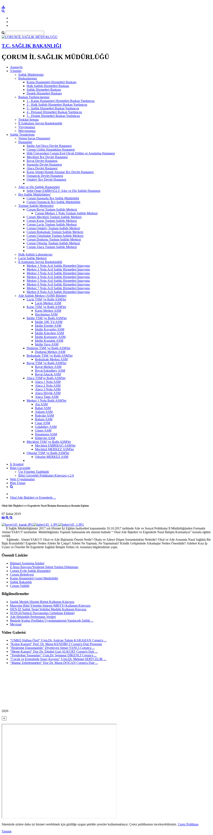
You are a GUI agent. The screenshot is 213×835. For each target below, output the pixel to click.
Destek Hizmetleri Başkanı (44, 93)
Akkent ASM (44, 412)
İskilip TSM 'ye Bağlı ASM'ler (47, 318)
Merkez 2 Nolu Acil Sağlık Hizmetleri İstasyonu (58, 269)
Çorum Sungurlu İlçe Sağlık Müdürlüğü (53, 198)
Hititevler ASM (45, 438)
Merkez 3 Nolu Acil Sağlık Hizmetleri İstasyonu (58, 273)
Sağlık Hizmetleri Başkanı (44, 89)
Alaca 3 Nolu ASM (48, 389)
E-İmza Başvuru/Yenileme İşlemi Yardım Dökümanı (44, 567)
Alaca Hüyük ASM (48, 393)
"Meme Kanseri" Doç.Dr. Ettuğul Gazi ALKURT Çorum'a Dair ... (54, 651)
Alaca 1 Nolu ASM (48, 382)
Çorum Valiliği (19, 586)
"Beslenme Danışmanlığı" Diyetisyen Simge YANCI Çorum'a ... (52, 648)
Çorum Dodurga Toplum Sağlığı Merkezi (54, 239)
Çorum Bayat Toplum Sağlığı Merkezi (52, 209)
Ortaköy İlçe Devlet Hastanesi (46, 179)
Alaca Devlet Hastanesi (42, 168)
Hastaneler (25, 142)
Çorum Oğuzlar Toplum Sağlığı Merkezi (53, 243)
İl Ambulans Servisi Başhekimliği (40, 123)
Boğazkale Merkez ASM (51, 359)
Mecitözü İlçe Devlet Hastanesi (47, 157)
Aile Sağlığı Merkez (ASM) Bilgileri (42, 295)
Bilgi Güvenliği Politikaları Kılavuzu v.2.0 (46, 475)
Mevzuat (15, 624)
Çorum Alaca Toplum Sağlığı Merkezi (52, 247)
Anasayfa (16, 67)
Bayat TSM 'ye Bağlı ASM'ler (46, 363)
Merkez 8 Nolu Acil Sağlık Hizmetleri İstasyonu (58, 292)
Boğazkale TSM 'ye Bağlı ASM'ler (50, 355)
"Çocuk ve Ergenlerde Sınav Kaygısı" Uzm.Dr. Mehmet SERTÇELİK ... (58, 659)
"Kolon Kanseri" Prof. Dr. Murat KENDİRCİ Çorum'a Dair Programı (56, 644)
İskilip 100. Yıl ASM (48, 322)
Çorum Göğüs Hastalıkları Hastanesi (51, 149)
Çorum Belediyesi (22, 574)
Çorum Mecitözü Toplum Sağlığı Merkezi (54, 217)
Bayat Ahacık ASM (48, 374)
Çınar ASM (42, 423)
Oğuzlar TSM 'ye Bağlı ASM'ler (48, 453)
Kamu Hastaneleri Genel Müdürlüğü (34, 578)
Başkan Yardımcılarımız (34, 97)
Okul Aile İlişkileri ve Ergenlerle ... (33, 497)
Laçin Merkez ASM (48, 303)
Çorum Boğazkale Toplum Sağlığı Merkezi (55, 232)
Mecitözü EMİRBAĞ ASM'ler (55, 445)
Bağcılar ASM (44, 415)
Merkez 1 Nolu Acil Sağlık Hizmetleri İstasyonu (58, 265)
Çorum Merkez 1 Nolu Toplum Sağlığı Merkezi (66, 213)
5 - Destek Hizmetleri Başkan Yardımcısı (53, 116)
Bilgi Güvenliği (20, 468)
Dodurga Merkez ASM (50, 352)
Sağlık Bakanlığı (21, 582)
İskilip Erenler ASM (48, 325)
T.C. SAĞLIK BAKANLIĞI (31, 45)
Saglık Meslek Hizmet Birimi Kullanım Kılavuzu (42, 602)
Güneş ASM (43, 430)
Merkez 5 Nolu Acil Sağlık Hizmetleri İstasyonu (58, 280)
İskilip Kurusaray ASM (50, 337)
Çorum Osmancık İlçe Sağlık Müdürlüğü (53, 202)
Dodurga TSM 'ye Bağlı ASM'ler (48, 348)
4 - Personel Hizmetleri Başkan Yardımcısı (54, 112)
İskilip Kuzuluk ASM (49, 340)
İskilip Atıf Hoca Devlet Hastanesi (49, 146)
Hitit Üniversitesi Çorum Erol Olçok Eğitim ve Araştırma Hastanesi (71, 153)
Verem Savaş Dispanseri (34, 138)
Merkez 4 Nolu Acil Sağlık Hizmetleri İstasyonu (58, 277)
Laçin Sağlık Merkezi (32, 258)
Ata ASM (41, 404)
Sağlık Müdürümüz (31, 74)
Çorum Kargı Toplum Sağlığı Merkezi (52, 220)
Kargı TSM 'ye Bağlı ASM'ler (46, 307)
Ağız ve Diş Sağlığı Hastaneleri (39, 187)
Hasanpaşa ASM (46, 434)
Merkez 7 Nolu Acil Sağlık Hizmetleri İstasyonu (58, 288)
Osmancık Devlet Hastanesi (45, 176)
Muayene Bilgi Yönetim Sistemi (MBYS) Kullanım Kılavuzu (50, 605)
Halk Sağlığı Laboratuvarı (35, 254)
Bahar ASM (43, 408)
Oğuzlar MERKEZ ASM (51, 457)
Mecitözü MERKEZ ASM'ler (54, 449)
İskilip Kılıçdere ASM (49, 333)
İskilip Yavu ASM (46, 344)
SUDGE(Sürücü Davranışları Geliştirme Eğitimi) (42, 613)
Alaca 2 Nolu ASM (48, 385)
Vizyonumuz (26, 127)
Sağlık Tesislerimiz (22, 134)
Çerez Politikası (188, 824)
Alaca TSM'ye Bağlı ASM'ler (46, 378)
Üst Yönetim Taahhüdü (33, 471)
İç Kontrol (17, 464)
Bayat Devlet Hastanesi (42, 161)
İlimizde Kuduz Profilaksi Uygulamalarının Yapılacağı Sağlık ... (51, 620)
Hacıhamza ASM (46, 314)
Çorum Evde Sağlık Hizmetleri (30, 571)
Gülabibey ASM (46, 427)
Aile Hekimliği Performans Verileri (33, 617)
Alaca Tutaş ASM (46, 397)
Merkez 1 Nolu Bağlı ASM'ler (46, 400)
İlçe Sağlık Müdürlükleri (34, 194)
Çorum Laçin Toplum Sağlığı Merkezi (52, 224)
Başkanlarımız (27, 78)
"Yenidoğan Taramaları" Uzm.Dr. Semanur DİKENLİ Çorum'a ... (53, 655)
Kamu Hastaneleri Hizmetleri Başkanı (51, 82)
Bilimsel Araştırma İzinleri (27, 563)
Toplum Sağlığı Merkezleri (35, 206)
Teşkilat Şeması (28, 119)
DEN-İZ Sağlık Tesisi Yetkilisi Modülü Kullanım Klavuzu (48, 609)
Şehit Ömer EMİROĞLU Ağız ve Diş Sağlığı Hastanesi (63, 191)
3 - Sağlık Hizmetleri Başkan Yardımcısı (53, 108)
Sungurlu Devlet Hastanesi (44, 164)
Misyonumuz (27, 131)
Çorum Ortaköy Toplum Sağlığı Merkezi (53, 228)
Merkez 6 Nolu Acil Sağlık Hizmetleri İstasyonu (58, 284)
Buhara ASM (43, 419)
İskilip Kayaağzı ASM (49, 329)
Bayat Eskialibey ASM (50, 370)
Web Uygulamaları (22, 479)
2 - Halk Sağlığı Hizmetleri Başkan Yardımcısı (57, 104)
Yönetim (15, 71)
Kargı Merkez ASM (48, 310)
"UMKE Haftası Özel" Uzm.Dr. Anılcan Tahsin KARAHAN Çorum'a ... (58, 640)
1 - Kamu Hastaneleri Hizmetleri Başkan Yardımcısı (60, 101)
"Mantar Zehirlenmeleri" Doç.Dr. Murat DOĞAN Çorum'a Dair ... (54, 663)
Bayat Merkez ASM (48, 367)
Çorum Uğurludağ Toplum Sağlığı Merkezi (55, 235)
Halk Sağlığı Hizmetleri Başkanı (48, 86)
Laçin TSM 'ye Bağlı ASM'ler (46, 299)
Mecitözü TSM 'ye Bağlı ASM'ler (49, 442)
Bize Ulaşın (17, 483)
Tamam (6, 831)
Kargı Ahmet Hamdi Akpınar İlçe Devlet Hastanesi (60, 172)
